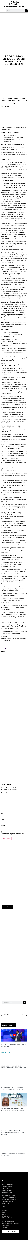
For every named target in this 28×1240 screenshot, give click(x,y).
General (3, 651)
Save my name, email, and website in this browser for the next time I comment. (12, 834)
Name (3, 813)
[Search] (26, 10)
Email (3, 819)
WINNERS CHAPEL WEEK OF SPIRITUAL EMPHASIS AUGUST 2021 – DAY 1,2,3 (13, 1132)
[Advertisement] (14, 28)
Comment (4, 793)
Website (3, 825)
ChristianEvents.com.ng (14, 6)
